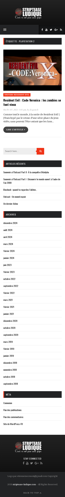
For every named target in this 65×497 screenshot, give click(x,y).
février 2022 (8, 293)
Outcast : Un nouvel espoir (14, 196)
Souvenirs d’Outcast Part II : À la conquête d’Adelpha (26, 172)
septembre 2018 (10, 383)
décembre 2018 (10, 362)
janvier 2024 (8, 258)
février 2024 (8, 251)
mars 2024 (8, 244)
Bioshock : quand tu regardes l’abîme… (20, 189)
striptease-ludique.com (24, 484)
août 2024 (7, 230)
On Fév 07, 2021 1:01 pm (14, 109)
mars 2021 (8, 299)
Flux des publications (12, 410)
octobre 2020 (9, 327)
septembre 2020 (10, 334)
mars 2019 (8, 341)
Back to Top (32, 493)
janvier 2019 (8, 355)
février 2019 (8, 348)
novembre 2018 (10, 369)
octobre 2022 (9, 279)
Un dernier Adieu (10, 203)
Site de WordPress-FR (13, 424)
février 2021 (8, 306)
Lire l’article (15, 129)
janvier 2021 (8, 313)
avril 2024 (7, 237)
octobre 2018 (9, 376)
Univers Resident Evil (16, 95)
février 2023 (8, 272)
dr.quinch (34, 109)
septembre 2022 (10, 286)
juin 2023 (7, 265)
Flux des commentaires (13, 417)
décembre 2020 (10, 320)
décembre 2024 (10, 223)
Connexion (7, 403)
